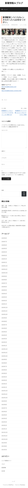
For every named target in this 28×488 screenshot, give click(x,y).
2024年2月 (4, 342)
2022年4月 (4, 418)
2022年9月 (4, 401)
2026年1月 (4, 262)
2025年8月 (4, 279)
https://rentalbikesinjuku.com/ (9, 86)
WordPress (11, 484)
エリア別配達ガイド (6, 460)
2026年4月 (4, 252)
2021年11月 (4, 435)
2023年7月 (4, 366)
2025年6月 (4, 286)
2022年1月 (4, 428)
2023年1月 (4, 387)
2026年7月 (4, 241)
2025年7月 (4, 283)
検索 (3, 190)
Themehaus (22, 484)
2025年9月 (4, 276)
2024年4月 (4, 335)
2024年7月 (4, 324)
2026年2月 (4, 259)
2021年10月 (4, 439)
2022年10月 (4, 397)
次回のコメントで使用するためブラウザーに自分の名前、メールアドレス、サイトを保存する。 (14, 173)
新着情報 (4, 467)
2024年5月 (4, 331)
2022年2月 (4, 425)
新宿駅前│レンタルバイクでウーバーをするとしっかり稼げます (7, 112)
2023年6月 (4, 370)
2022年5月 (4, 415)
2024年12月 (4, 307)
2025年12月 (4, 266)
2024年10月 (4, 314)
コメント (4, 130)
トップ (13, 481)
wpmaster (14, 24)
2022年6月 (4, 411)
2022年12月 (4, 390)
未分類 (3, 471)
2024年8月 (4, 321)
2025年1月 (4, 304)
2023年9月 (4, 359)
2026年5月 (4, 248)
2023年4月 (4, 376)
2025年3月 (4, 297)
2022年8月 (4, 404)
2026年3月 (4, 255)
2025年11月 (4, 269)
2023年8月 (4, 363)
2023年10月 (4, 356)
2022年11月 (4, 394)
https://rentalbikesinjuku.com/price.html (11, 90)
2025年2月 (4, 300)
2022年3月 (4, 422)
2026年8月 (4, 238)
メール (4, 157)
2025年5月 (4, 290)
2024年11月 (4, 311)
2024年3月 (4, 338)
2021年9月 (4, 442)
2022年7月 (4, 408)
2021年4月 (4, 449)
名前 (3, 151)
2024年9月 (4, 318)
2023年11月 (4, 352)
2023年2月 (4, 383)
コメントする (23, 24)
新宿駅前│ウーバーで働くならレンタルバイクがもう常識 (20, 112)
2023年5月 (4, 373)
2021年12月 (4, 432)
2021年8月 (4, 446)
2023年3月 (4, 380)
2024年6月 (4, 328)
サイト (3, 164)
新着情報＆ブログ (14, 3)
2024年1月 (4, 345)
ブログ (5, 100)
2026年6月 (4, 245)
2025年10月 (4, 272)
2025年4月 (4, 293)
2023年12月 (4, 349)
